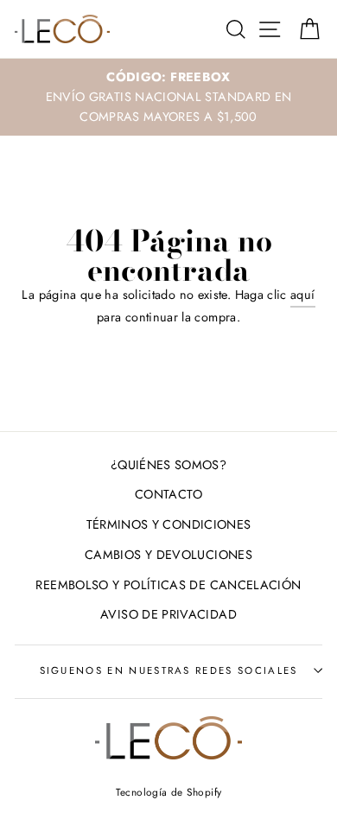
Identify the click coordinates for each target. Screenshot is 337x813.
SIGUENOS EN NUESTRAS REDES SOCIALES (169, 670)
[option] (168, 97)
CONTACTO (168, 494)
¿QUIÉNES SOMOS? (168, 464)
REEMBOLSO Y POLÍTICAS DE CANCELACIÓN (168, 585)
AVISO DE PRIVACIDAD (168, 614)
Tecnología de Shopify (169, 791)
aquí (302, 294)
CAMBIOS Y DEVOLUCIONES (168, 554)
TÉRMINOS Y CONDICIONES (168, 524)
